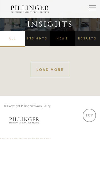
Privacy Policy (41, 106)
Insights (37, 38)
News (62, 38)
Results (87, 38)
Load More (50, 70)
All (12, 38)
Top (90, 115)
